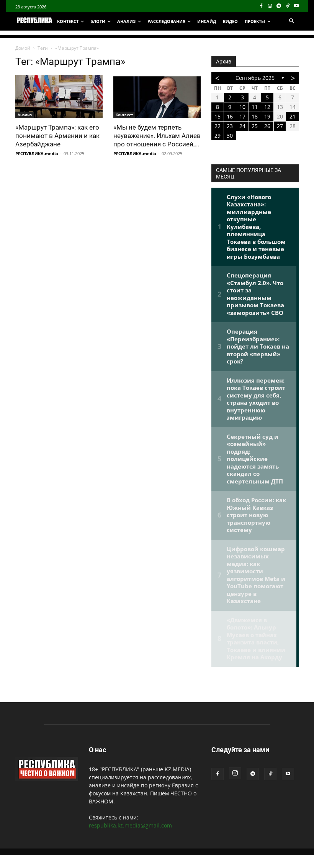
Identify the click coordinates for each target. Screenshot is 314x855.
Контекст (124, 114)
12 (267, 106)
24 (242, 126)
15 (217, 116)
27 (280, 126)
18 (255, 116)
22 (217, 126)
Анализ (25, 114)
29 (217, 135)
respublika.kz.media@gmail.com (130, 825)
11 (255, 106)
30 (230, 135)
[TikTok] (287, 6)
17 (242, 116)
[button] (291, 21)
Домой (22, 48)
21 (292, 116)
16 (230, 116)
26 (267, 126)
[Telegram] (279, 6)
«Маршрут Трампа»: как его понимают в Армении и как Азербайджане (57, 135)
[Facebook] (261, 6)
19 (267, 116)
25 (255, 126)
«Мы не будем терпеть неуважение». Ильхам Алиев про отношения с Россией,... (157, 135)
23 (230, 126)
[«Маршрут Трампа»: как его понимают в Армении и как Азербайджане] (59, 96)
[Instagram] (270, 6)
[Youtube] (296, 6)
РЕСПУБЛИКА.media (36, 153)
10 (242, 106)
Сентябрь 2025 (255, 77)
